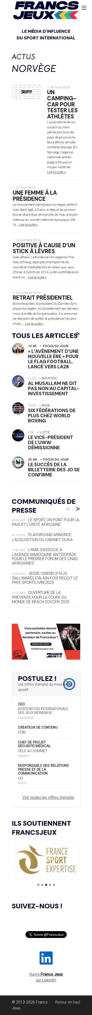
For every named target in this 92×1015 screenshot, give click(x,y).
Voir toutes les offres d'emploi (48, 797)
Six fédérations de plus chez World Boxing (52, 415)
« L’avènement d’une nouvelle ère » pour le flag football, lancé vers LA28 (53, 359)
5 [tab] (54, 885)
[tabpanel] (46, 860)
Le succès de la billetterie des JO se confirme (54, 470)
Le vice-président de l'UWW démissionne (50, 442)
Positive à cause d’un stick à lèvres (44, 248)
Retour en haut (67, 1002)
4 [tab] (50, 885)
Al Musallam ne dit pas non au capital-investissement (53, 388)
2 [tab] (42, 885)
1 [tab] (38, 885)
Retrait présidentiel (43, 297)
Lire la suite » (56, 172)
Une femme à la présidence (35, 196)
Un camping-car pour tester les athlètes (62, 104)
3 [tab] (46, 885)
